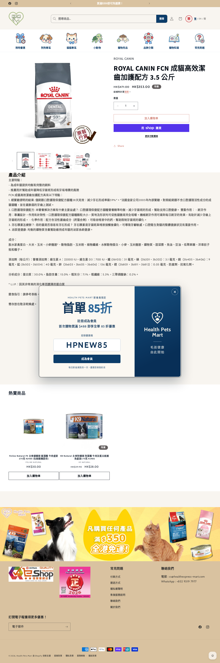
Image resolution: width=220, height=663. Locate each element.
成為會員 (87, 359)
